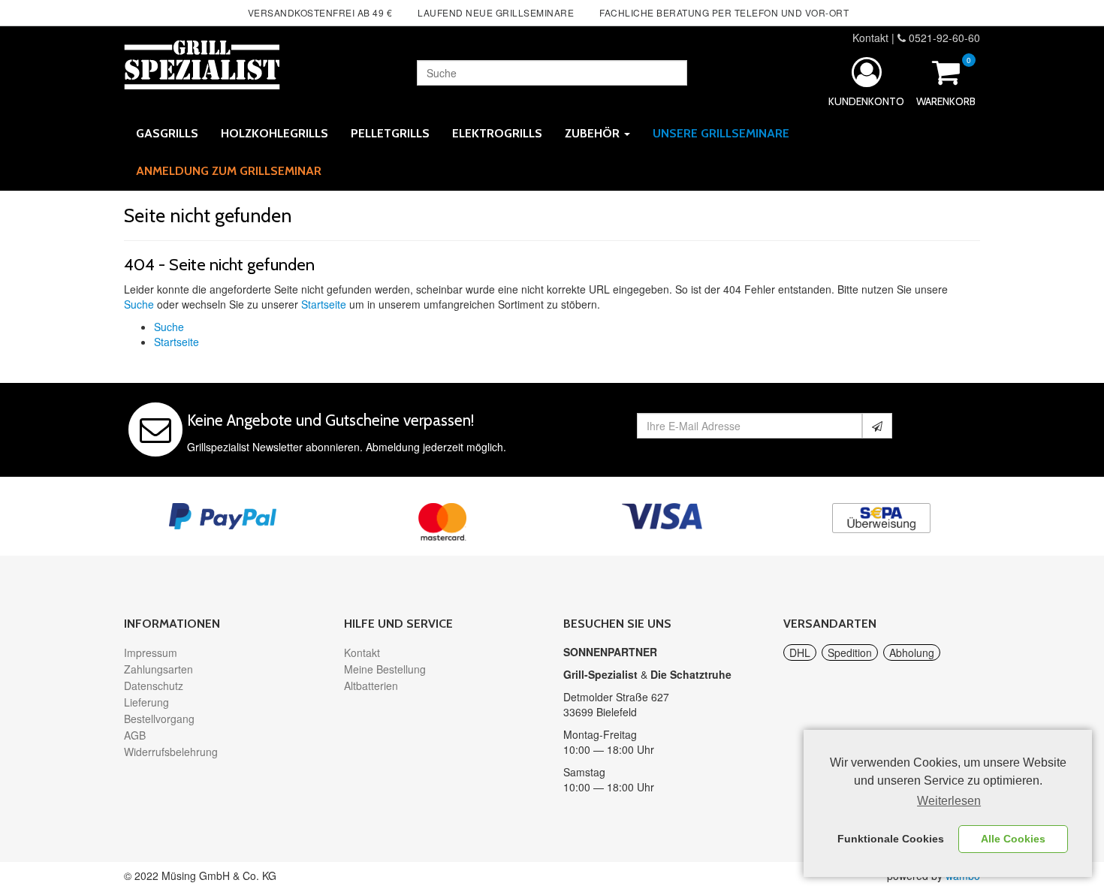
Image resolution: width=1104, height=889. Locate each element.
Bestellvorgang (159, 718)
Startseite (323, 304)
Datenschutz (153, 685)
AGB (135, 735)
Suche (139, 304)
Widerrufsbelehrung (171, 751)
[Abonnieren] (877, 425)
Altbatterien (371, 685)
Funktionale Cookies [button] (890, 839)
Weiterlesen (949, 800)
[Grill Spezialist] (202, 62)
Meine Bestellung (385, 669)
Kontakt (870, 37)
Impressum (150, 652)
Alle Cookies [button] (1013, 839)
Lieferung (146, 702)
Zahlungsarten (158, 669)
